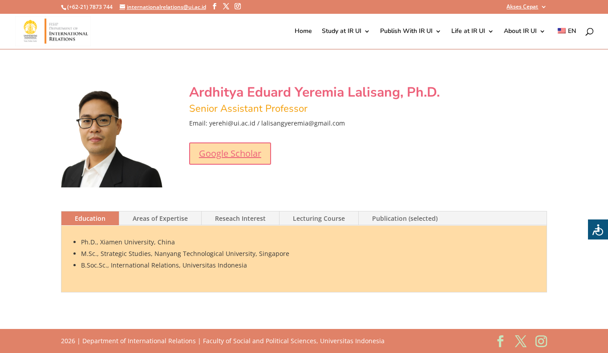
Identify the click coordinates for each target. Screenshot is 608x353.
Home (303, 31)
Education (90, 218)
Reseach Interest (240, 218)
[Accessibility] (598, 229)
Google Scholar (230, 153)
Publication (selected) (405, 218)
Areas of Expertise (160, 218)
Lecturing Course (319, 218)
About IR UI (520, 31)
